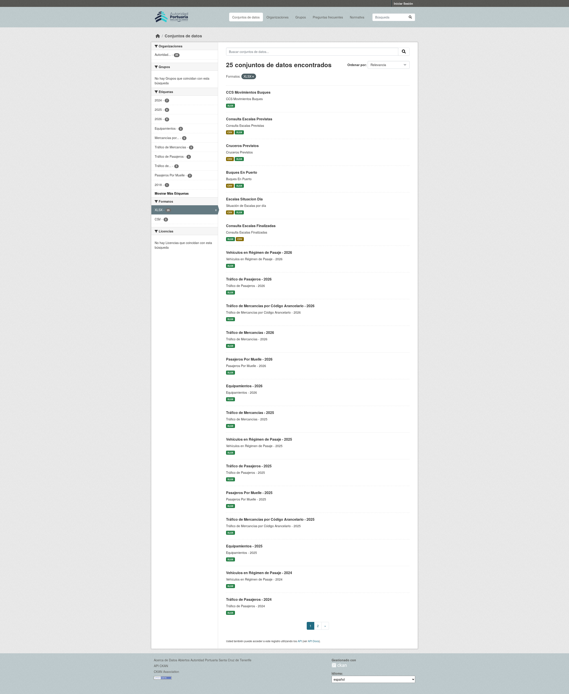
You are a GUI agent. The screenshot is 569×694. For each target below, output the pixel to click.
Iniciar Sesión (403, 3)
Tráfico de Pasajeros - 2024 (249, 599)
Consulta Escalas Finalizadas (251, 225)
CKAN (339, 665)
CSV (229, 132)
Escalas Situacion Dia (244, 199)
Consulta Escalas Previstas (249, 118)
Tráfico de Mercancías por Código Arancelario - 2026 (270, 305)
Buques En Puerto (241, 172)
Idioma (337, 673)
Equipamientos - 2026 (244, 385)
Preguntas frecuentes (328, 17)
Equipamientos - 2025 (244, 546)
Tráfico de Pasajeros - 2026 (249, 279)
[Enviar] (410, 17)
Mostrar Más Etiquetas (172, 193)
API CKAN (161, 666)
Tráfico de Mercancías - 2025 (250, 412)
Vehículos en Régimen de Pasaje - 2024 (259, 572)
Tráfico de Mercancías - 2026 (250, 332)
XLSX (230, 105)
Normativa (357, 17)
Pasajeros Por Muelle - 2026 (249, 359)
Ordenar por (356, 65)
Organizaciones (277, 17)
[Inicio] (158, 35)
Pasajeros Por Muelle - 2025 (249, 492)
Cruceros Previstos (242, 145)
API (300, 641)
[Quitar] (253, 76)
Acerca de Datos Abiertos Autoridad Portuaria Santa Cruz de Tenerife (202, 660)
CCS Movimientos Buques (248, 92)
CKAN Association (166, 671)
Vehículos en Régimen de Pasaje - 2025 (259, 439)
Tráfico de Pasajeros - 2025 (249, 465)
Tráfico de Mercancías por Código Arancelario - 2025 (270, 519)
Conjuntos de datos (246, 17)
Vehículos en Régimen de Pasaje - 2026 (259, 252)
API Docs (313, 641)
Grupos (300, 17)
